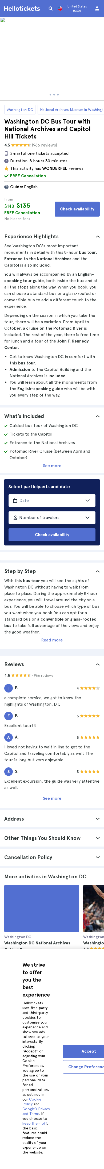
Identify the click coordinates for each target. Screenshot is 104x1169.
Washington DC (20, 109)
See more (52, 465)
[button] (52, 236)
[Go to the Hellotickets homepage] (23, 8)
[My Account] (97, 8)
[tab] (52, 236)
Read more (52, 640)
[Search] (50, 8)
